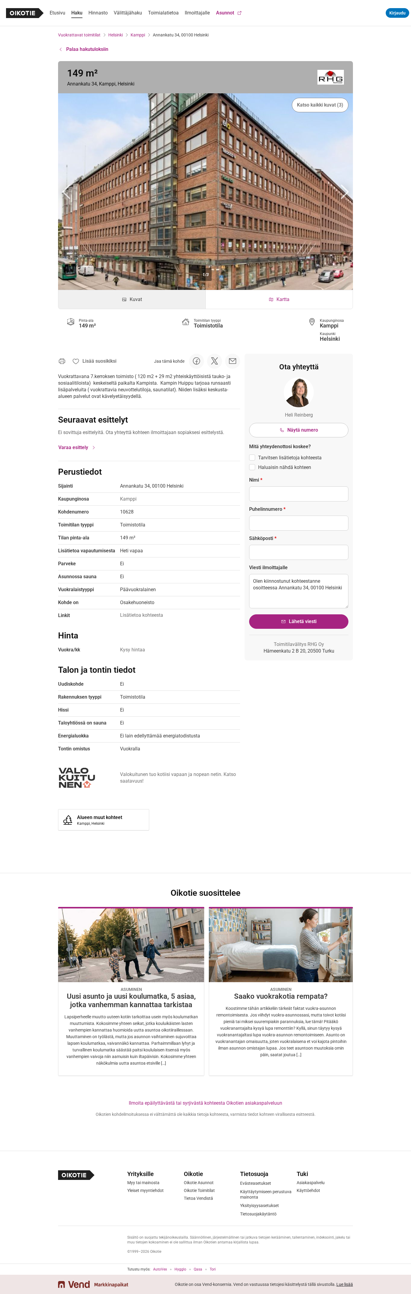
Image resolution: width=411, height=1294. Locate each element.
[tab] (132, 299)
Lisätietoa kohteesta (141, 615)
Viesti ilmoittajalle (268, 567)
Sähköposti (263, 538)
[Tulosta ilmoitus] (62, 361)
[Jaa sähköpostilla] (232, 361)
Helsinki (115, 35)
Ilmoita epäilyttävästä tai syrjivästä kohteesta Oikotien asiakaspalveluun (205, 1103)
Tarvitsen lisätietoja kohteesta (290, 458)
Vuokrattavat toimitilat (79, 35)
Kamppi (138, 35)
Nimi (255, 480)
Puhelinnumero (267, 509)
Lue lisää (344, 1284)
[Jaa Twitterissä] (214, 361)
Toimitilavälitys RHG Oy (299, 644)
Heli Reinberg (299, 415)
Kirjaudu (397, 13)
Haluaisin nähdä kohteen (284, 467)
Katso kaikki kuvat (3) (320, 105)
